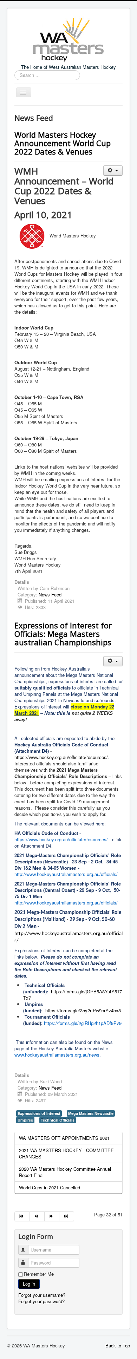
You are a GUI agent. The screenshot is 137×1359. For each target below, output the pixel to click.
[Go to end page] (66, 1216)
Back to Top (117, 1345)
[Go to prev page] (37, 1216)
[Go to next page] (52, 1216)
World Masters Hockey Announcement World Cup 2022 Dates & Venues (62, 143)
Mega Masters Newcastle (90, 1113)
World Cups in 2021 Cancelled (49, 1187)
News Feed (50, 594)
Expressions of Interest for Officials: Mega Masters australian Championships (63, 633)
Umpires (25, 1120)
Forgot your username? (41, 1295)
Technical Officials (57, 1120)
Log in (29, 1283)
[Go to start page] (22, 1216)
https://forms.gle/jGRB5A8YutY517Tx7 (72, 994)
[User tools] (113, 170)
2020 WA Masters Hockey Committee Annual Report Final (65, 1171)
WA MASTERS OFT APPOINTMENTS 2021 (64, 1138)
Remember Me (39, 1274)
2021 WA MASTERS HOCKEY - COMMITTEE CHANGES (66, 1153)
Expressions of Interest (39, 1113)
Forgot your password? (41, 1301)
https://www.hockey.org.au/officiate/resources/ (61, 757)
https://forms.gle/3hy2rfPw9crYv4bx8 (83, 1010)
